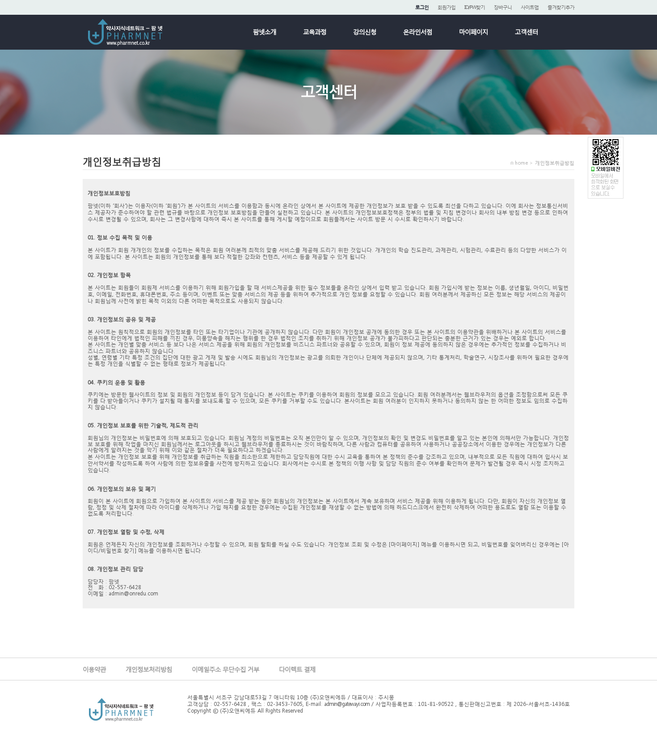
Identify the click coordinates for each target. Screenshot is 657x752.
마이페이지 (473, 31)
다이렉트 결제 (297, 669)
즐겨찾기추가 (561, 7)
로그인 (422, 7)
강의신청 (364, 31)
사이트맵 (530, 7)
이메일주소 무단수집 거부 (225, 669)
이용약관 (94, 669)
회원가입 (446, 7)
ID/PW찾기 (474, 7)
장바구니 (503, 7)
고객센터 (526, 31)
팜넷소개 (264, 31)
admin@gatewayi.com (347, 704)
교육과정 (314, 31)
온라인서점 (417, 31)
